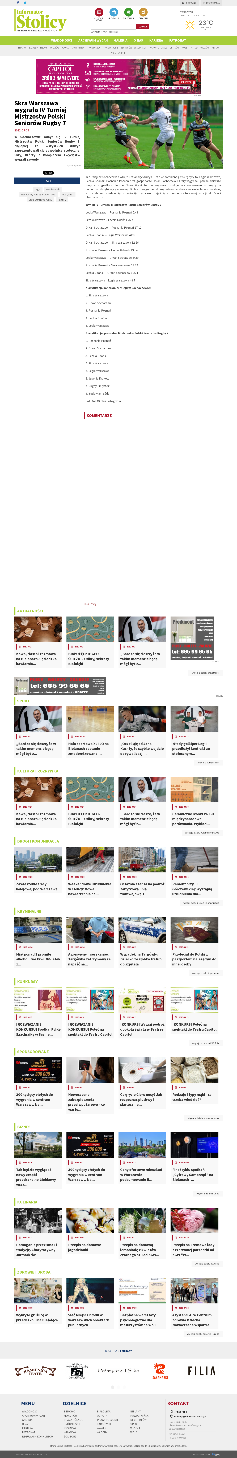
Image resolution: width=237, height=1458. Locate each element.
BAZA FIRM (143, 18)
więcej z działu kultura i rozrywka (202, 832)
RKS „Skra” (67, 194)
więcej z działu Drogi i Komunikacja (201, 902)
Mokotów (54, 47)
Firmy (104, 31)
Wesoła (194, 47)
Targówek (154, 47)
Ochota (65, 47)
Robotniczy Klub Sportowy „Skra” (38, 194)
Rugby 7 (62, 199)
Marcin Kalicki (53, 189)
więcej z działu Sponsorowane (203, 1118)
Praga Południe (110, 47)
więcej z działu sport (208, 762)
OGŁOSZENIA (128, 18)
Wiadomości (61, 40)
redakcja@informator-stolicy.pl (190, 1416)
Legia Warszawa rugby (40, 199)
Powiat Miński (77, 47)
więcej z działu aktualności (205, 672)
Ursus (164, 47)
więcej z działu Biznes (208, 1193)
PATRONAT (177, 40)
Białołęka (33, 47)
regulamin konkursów (37, 1436)
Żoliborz (122, 53)
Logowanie (191, 3)
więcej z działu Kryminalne (205, 973)
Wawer (184, 47)
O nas (138, 40)
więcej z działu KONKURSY (205, 1043)
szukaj (143, 26)
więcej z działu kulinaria (207, 1263)
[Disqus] (153, 467)
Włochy (215, 47)
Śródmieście (140, 47)
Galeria (120, 40)
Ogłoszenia (113, 31)
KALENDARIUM (114, 18)
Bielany (43, 47)
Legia (37, 189)
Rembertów (126, 47)
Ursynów (174, 47)
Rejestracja (213, 3)
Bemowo (22, 47)
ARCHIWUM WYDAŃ (99, 19)
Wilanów (204, 47)
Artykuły (95, 31)
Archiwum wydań (93, 40)
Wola (113, 53)
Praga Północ (93, 47)
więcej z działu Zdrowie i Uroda (203, 1333)
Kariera (156, 40)
